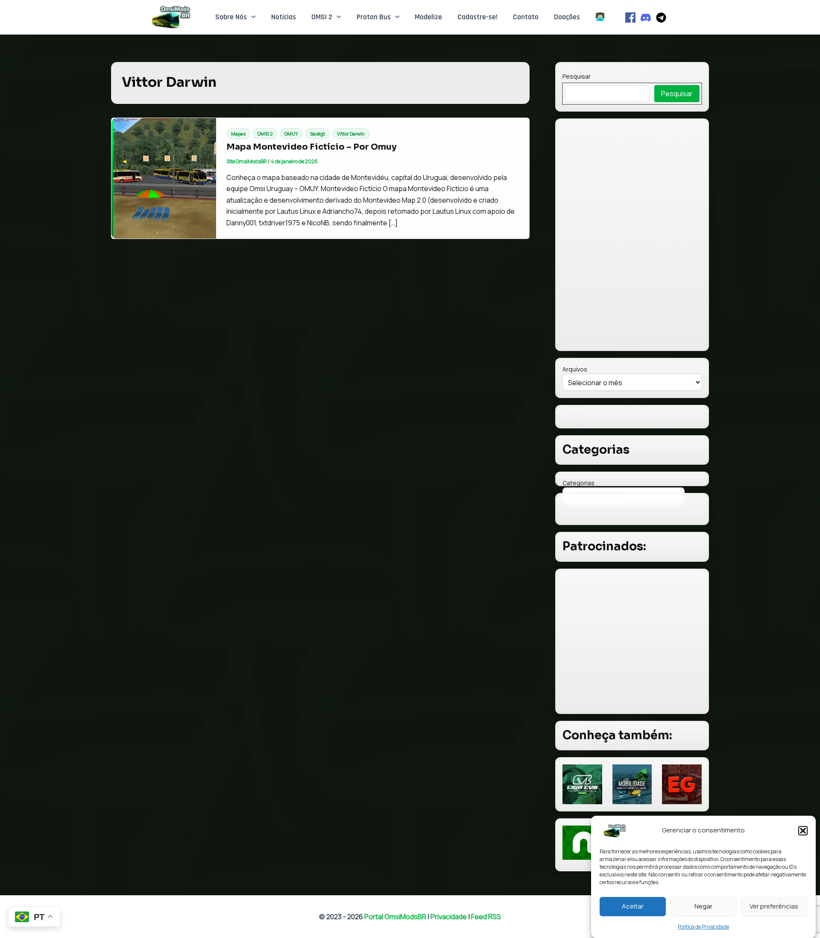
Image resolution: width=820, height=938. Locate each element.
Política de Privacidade (703, 926)
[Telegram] (661, 17)
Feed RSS (486, 916)
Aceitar (633, 906)
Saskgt (317, 133)
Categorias (578, 483)
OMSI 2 (321, 17)
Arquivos (574, 369)
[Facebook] (630, 17)
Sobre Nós (231, 17)
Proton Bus (374, 17)
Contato (526, 17)
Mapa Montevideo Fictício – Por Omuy (311, 147)
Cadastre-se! (477, 17)
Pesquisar (576, 76)
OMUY (291, 133)
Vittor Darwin (351, 133)
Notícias (283, 17)
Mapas (238, 133)
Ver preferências (774, 906)
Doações (567, 17)
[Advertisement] (632, 641)
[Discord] (646, 17)
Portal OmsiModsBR (395, 916)
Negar (703, 906)
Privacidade (448, 916)
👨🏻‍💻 (600, 17)
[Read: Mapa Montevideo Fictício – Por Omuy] (163, 178)
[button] (803, 830)
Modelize (428, 17)
